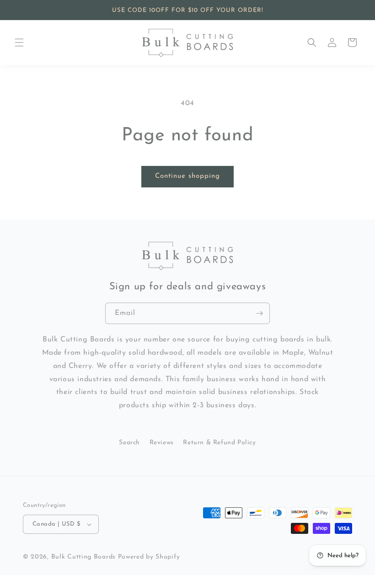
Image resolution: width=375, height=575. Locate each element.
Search (129, 442)
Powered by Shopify (149, 557)
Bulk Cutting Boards (83, 557)
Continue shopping (187, 176)
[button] (19, 42)
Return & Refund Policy (219, 442)
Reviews (162, 442)
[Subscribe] (259, 313)
